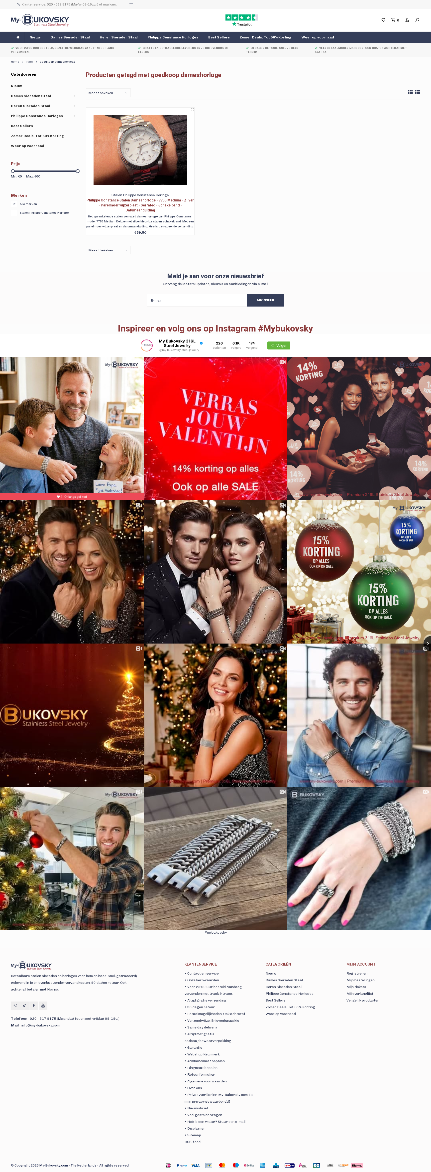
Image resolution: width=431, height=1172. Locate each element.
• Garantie (193, 1047)
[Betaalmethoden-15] (182, 1165)
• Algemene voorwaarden (206, 1081)
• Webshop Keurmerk (202, 1054)
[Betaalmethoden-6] (249, 1165)
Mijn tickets (356, 987)
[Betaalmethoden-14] (357, 1165)
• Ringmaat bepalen (201, 1068)
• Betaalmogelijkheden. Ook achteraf (215, 1014)
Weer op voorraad (318, 37)
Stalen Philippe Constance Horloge (44, 212)
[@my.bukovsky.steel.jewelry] (147, 345)
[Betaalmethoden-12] (330, 1165)
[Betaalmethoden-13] (343, 1165)
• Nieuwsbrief (196, 1108)
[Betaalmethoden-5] (235, 1165)
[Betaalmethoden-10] (303, 1165)
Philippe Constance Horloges (173, 37)
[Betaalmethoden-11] (316, 1165)
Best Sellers (219, 37)
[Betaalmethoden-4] (222, 1165)
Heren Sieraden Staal (119, 37)
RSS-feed (193, 1142)
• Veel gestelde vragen (203, 1115)
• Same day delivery (201, 1027)
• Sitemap (193, 1135)
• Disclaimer (195, 1128)
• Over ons (193, 1088)
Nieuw (35, 37)
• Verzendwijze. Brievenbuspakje (212, 1020)
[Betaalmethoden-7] (262, 1165)
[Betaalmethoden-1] (168, 1165)
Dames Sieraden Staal (70, 37)
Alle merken (28, 204)
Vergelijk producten (362, 1000)
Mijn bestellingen (360, 980)
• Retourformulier (200, 1074)
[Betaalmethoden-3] (209, 1165)
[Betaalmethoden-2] (195, 1165)
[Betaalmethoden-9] (289, 1165)
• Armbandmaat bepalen (205, 1061)
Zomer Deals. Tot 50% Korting (266, 37)
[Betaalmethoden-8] (276, 1165)
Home (15, 61)
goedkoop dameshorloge (58, 61)
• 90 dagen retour (200, 1007)
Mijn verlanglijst (359, 994)
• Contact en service (202, 973)
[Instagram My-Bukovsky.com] (15, 1006)
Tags (29, 61)
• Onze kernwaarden (202, 980)
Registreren (356, 973)
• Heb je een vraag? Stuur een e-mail (215, 1122)
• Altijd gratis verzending (205, 1000)
